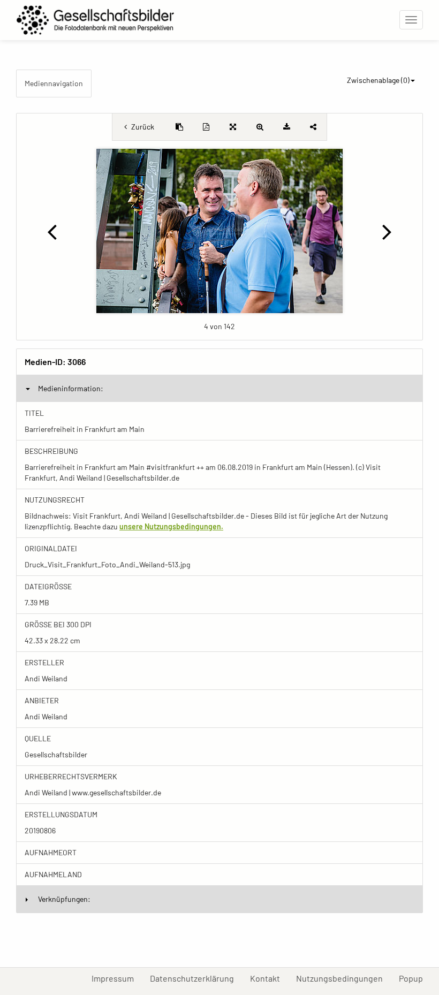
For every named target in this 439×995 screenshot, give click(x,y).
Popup (415, 978)
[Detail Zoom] (259, 126)
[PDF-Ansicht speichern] (206, 126)
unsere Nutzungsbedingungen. (171, 526)
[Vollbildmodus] (233, 126)
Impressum (117, 978)
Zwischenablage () (378, 80)
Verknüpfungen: (64, 898)
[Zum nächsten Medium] (387, 231)
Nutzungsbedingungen (343, 978)
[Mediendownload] (286, 126)
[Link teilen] (313, 126)
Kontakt (269, 978)
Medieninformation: (70, 388)
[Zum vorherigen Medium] (52, 231)
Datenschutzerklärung (196, 978)
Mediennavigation (54, 83)
